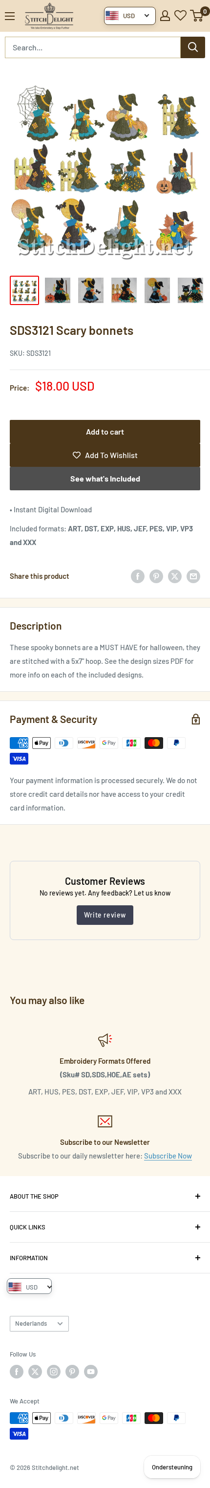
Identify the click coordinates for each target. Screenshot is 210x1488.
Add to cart (105, 431)
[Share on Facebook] (138, 576)
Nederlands (31, 1323)
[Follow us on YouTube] (91, 1372)
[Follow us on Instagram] (54, 1372)
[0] (197, 16)
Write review (105, 915)
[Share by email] (193, 576)
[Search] (193, 47)
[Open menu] (10, 16)
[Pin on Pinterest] (156, 576)
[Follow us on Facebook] (16, 1372)
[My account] (165, 15)
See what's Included (105, 478)
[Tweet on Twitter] (175, 576)
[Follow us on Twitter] (35, 1372)
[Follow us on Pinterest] (72, 1372)
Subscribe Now (168, 1155)
